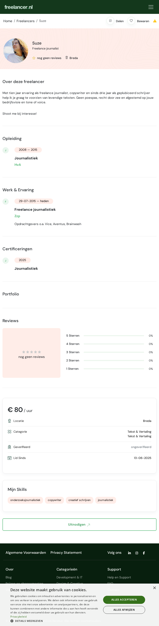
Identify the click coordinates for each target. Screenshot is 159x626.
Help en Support (119, 577)
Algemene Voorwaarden (26, 552)
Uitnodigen (77, 524)
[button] (110, 21)
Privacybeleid (18, 616)
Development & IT (69, 577)
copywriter (54, 500)
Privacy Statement (66, 552)
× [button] (154, 588)
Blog (9, 577)
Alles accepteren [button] (124, 599)
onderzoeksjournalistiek (25, 500)
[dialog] (79, 605)
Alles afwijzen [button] (124, 610)
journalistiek (105, 500)
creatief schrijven (80, 500)
